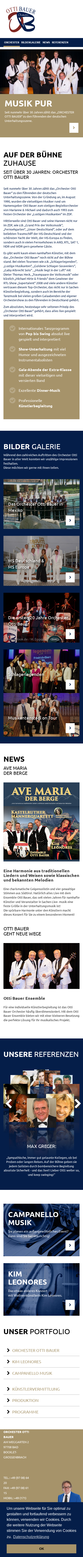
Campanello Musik (32, 1373)
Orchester (11, 42)
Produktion (25, 1400)
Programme (25, 1411)
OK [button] (41, 1549)
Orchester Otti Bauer (35, 1350)
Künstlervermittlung (36, 1388)
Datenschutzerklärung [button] (31, 1537)
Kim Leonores (26, 1361)
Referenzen (60, 42)
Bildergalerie (31, 42)
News (46, 42)
